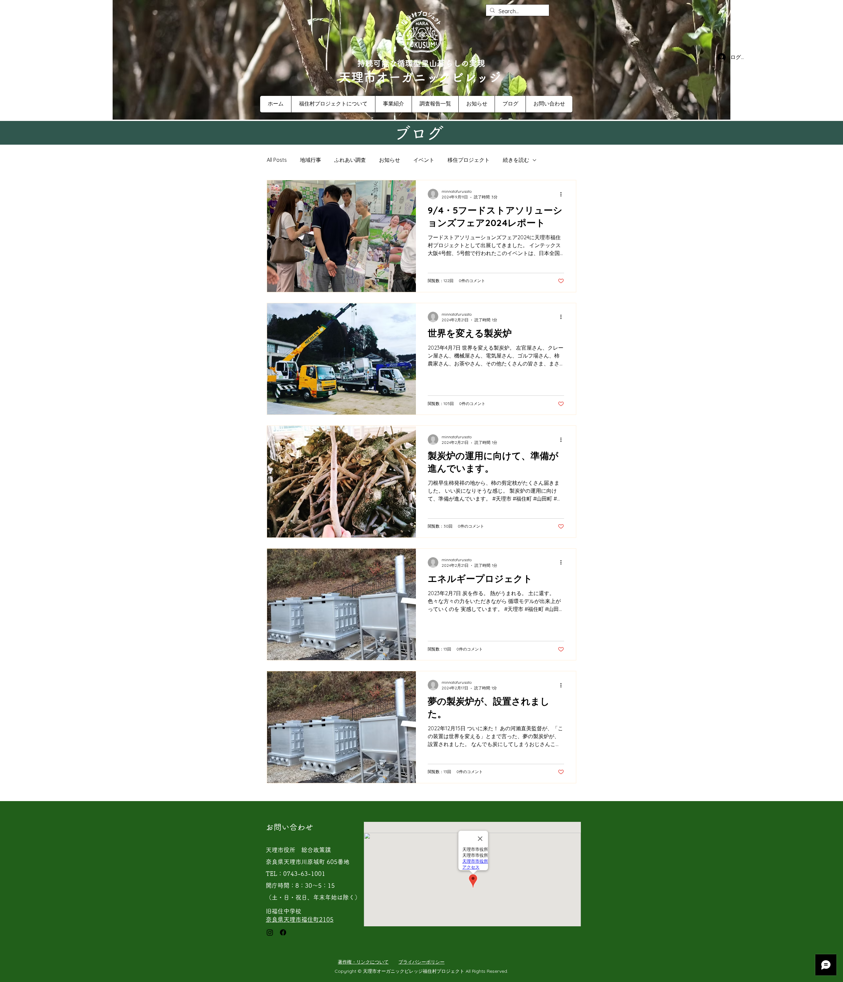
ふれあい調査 (350, 160)
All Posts (277, 160)
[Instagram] (270, 932)
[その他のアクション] (563, 194)
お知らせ (389, 160)
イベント (423, 160)
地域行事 (310, 160)
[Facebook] (283, 932)
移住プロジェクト (469, 160)
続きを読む (516, 160)
